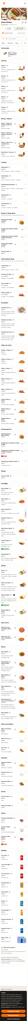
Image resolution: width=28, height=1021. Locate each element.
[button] (3, 3)
